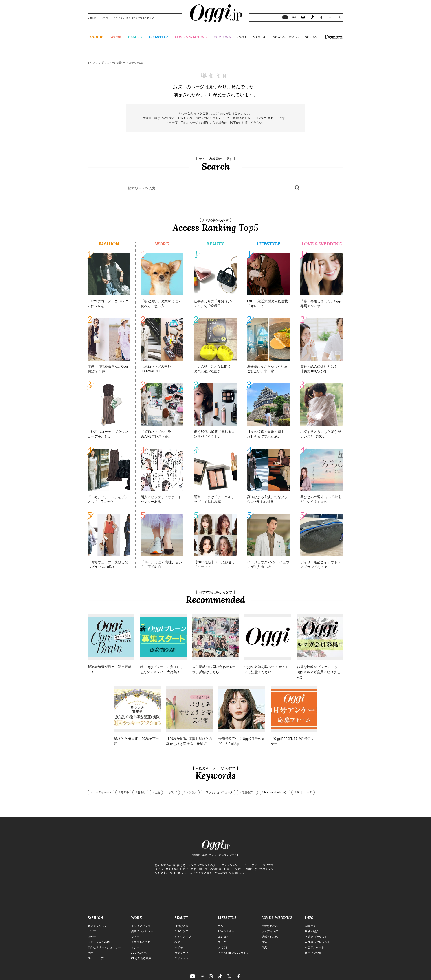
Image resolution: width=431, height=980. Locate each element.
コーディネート (102, 792)
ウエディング (270, 931)
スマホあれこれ (140, 942)
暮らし (142, 792)
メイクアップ (182, 936)
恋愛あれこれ (270, 926)
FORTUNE (222, 37)
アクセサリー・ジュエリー (104, 947)
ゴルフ (222, 926)
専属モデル (248, 792)
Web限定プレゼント (317, 942)
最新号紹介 (312, 931)
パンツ (92, 931)
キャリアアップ (140, 926)
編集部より (312, 926)
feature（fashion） (276, 792)
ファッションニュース (219, 792)
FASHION (95, 37)
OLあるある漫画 (141, 958)
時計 (90, 952)
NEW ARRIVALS (285, 37)
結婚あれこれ (270, 936)
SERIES (311, 37)
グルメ (173, 792)
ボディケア (181, 952)
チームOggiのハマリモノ (233, 952)
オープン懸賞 (313, 952)
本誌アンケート (314, 947)
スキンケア (181, 931)
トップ (91, 62)
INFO (241, 37)
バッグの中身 (139, 952)
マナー (135, 947)
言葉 (157, 792)
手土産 (222, 942)
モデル (125, 792)
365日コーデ (304, 792)
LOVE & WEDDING (191, 37)
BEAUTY (135, 37)
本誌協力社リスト (316, 936)
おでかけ (223, 947)
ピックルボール (227, 931)
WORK (116, 37)
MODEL (259, 37)
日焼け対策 (181, 926)
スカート (93, 936)
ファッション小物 (99, 942)
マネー (135, 936)
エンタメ (191, 792)
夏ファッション (97, 926)
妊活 (264, 942)
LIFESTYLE (158, 37)
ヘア (177, 942)
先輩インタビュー (142, 931)
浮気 (264, 947)
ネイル (178, 947)
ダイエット (181, 958)
